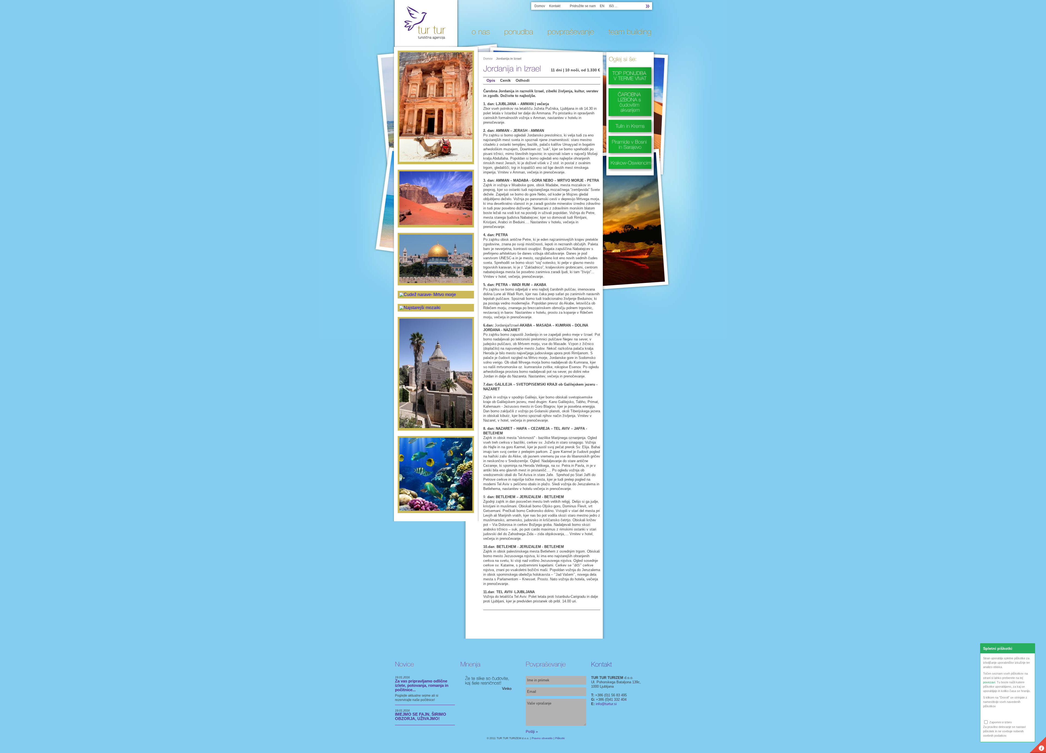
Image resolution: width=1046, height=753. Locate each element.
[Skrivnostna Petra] (436, 107)
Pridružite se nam (583, 6)
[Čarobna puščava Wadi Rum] (436, 198)
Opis (490, 80)
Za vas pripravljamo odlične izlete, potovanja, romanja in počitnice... (421, 685)
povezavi (989, 682)
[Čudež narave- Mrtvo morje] (436, 294)
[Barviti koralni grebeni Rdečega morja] (436, 474)
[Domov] (425, 38)
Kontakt (554, 6)
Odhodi (523, 80)
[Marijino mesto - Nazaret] (436, 374)
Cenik (505, 80)
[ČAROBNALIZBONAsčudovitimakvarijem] (630, 100)
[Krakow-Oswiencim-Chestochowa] (630, 161)
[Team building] (628, 32)
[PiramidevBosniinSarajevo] (630, 143)
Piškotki (560, 738)
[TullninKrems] (630, 124)
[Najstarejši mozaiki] (436, 308)
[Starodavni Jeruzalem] (436, 259)
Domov (539, 6)
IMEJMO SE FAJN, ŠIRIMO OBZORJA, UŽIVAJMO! (420, 716)
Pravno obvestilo (542, 738)
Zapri (1030, 648)
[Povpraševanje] (568, 32)
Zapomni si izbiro (1000, 722)
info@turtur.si (606, 704)
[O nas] (479, 32)
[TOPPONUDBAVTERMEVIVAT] (630, 74)
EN (602, 6)
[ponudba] (516, 32)
